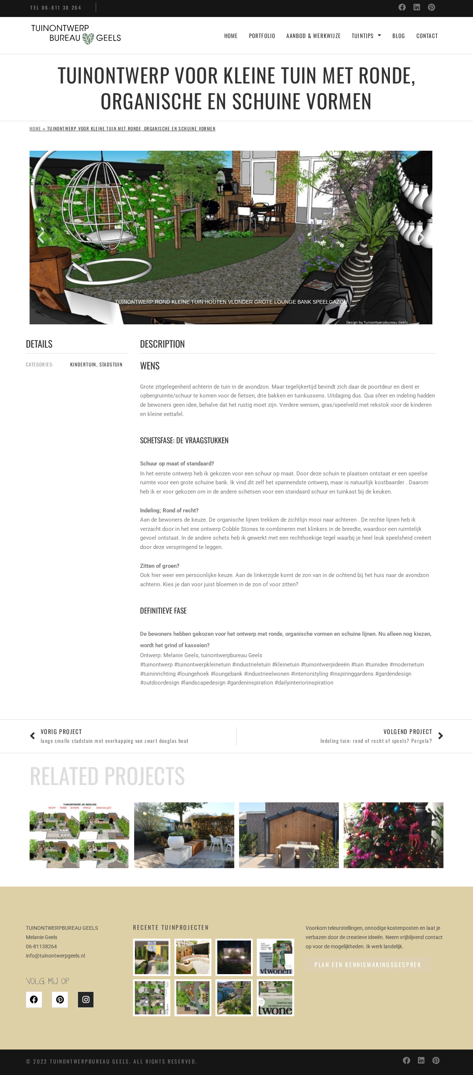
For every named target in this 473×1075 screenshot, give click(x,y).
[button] (40, 237)
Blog (398, 35)
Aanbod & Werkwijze (313, 35)
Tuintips (363, 35)
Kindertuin (83, 364)
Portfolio (262, 35)
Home (231, 35)
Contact (427, 35)
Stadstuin (111, 364)
